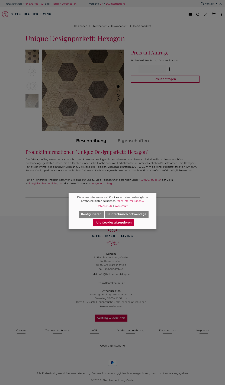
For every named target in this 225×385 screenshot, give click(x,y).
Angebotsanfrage (102, 183)
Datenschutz (167, 330)
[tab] (91, 141)
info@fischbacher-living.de (45, 183)
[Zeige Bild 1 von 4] (118, 86)
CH (101, 3)
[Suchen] (197, 14)
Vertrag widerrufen (111, 318)
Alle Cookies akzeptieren (114, 222)
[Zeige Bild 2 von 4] (118, 91)
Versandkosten (101, 373)
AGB (94, 330)
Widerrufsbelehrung (130, 330)
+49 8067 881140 (33, 3)
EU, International (116, 3)
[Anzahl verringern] (135, 69)
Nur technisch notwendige (126, 214)
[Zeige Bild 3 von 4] (118, 95)
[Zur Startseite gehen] (26, 14)
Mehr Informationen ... (130, 200)
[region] (75, 90)
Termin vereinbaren (111, 306)
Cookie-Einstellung (112, 345)
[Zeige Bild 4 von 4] (118, 99)
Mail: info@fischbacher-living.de (111, 274)
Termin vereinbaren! (65, 3)
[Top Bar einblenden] (221, 14)
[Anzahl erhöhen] (169, 69)
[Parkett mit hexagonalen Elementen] (83, 90)
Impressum (203, 330)
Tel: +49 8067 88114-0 (111, 269)
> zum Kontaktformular (111, 283)
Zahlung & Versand (57, 330)
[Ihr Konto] (205, 14)
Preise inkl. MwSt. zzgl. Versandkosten (154, 60)
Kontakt (21, 330)
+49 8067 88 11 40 (150, 179)
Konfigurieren (91, 214)
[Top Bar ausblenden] (220, 3)
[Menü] (190, 14)
